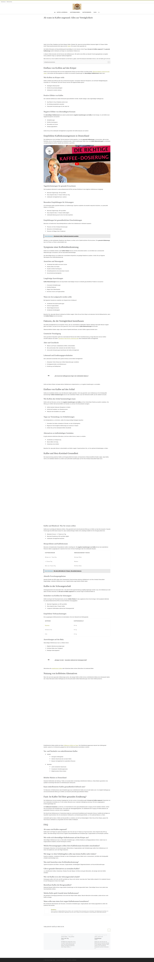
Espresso (47, 625)
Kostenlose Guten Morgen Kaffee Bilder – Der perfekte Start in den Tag (67, 936)
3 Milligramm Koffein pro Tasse (70, 745)
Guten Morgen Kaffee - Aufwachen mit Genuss (56, 959)
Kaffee (69, 46)
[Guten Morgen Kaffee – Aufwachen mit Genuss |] (77, 6)
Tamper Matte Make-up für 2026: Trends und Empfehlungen (101, 936)
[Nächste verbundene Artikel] (109, 930)
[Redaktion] (46, 911)
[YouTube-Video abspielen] (77, 164)
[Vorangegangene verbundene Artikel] (106, 930)
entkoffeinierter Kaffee (56, 668)
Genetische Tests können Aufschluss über (68, 338)
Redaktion (53, 909)
